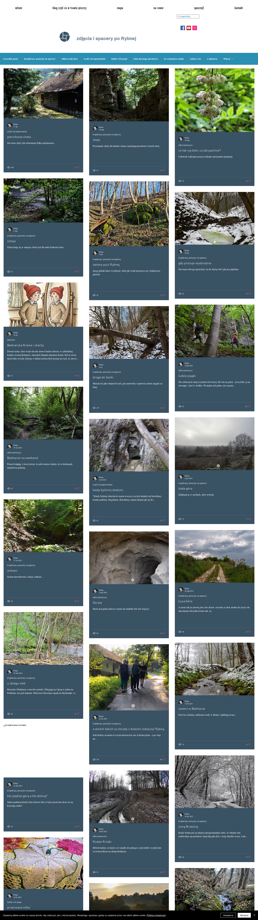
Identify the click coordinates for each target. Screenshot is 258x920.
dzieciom (11, 340)
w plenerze (212, 59)
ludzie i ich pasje (119, 59)
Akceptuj (244, 915)
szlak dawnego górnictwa (145, 59)
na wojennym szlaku (174, 59)
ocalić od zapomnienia (94, 59)
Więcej (226, 59)
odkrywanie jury (70, 59)
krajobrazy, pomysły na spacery (40, 59)
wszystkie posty (10, 59)
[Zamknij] (254, 915)
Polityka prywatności (156, 915)
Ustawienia (228, 915)
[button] (199, 8)
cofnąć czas (195, 59)
